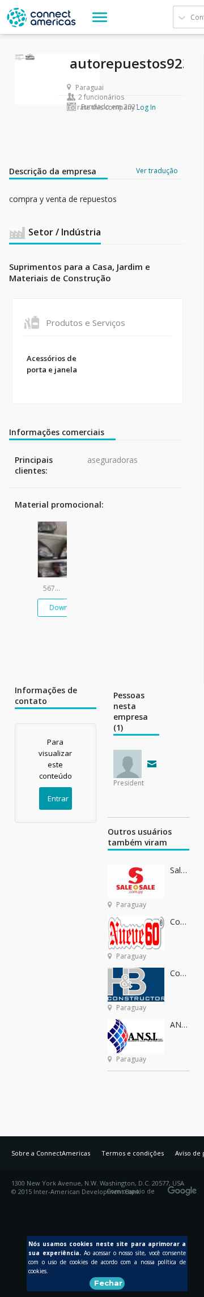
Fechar (108, 1282)
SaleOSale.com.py (179, 870)
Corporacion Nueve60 (179, 921)
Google (184, 1187)
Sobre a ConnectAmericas (50, 1153)
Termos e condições (132, 1153)
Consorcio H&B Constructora (179, 973)
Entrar (58, 798)
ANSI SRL (179, 1024)
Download (66, 607)
